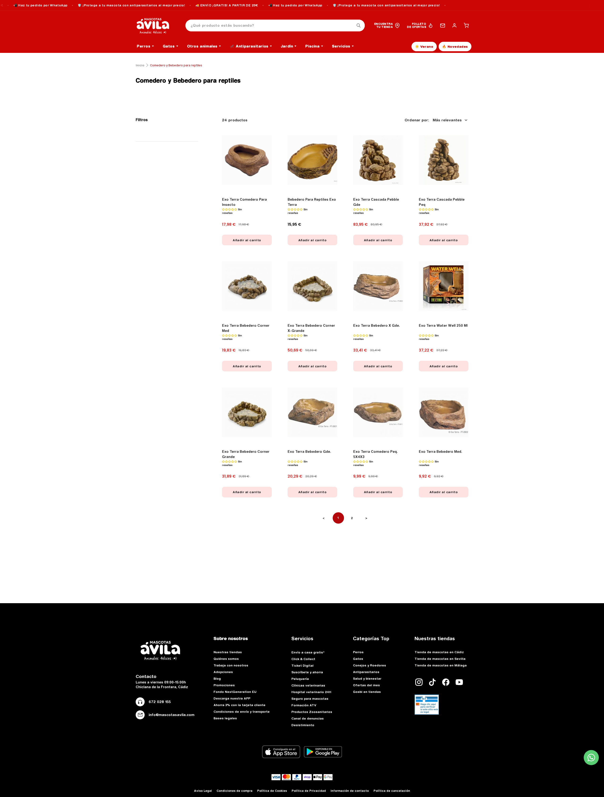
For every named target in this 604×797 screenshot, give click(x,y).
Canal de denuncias (307, 718)
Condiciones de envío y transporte (242, 711)
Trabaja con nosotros (231, 665)
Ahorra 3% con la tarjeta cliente (239, 705)
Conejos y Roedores (369, 665)
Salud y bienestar (367, 678)
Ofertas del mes (366, 685)
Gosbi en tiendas (367, 692)
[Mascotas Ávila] (156, 25)
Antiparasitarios (366, 672)
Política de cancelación (391, 791)
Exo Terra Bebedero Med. (440, 452)
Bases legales (225, 718)
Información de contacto (350, 791)
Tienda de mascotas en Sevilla (440, 659)
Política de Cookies (272, 791)
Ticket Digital (302, 665)
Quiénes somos (226, 659)
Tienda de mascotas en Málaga (441, 665)
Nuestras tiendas (228, 652)
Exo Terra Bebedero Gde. (309, 452)
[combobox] (275, 26)
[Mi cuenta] (454, 25)
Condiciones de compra (234, 791)
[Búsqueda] (358, 25)
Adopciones (223, 672)
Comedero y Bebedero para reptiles (188, 80)
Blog (217, 678)
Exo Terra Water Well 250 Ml (443, 325)
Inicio (140, 65)
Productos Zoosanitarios (311, 712)
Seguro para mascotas (309, 698)
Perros (358, 652)
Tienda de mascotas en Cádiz (439, 652)
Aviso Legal (203, 791)
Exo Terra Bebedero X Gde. (376, 325)
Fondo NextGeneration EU (235, 692)
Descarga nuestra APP (232, 698)
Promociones (224, 685)
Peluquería (300, 679)
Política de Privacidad (309, 791)
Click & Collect (303, 659)
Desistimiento (302, 725)
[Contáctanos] (442, 25)
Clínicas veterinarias (308, 685)
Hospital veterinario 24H (311, 692)
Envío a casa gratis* (307, 652)
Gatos (358, 659)
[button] (466, 25)
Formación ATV (303, 705)
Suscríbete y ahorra (307, 672)
